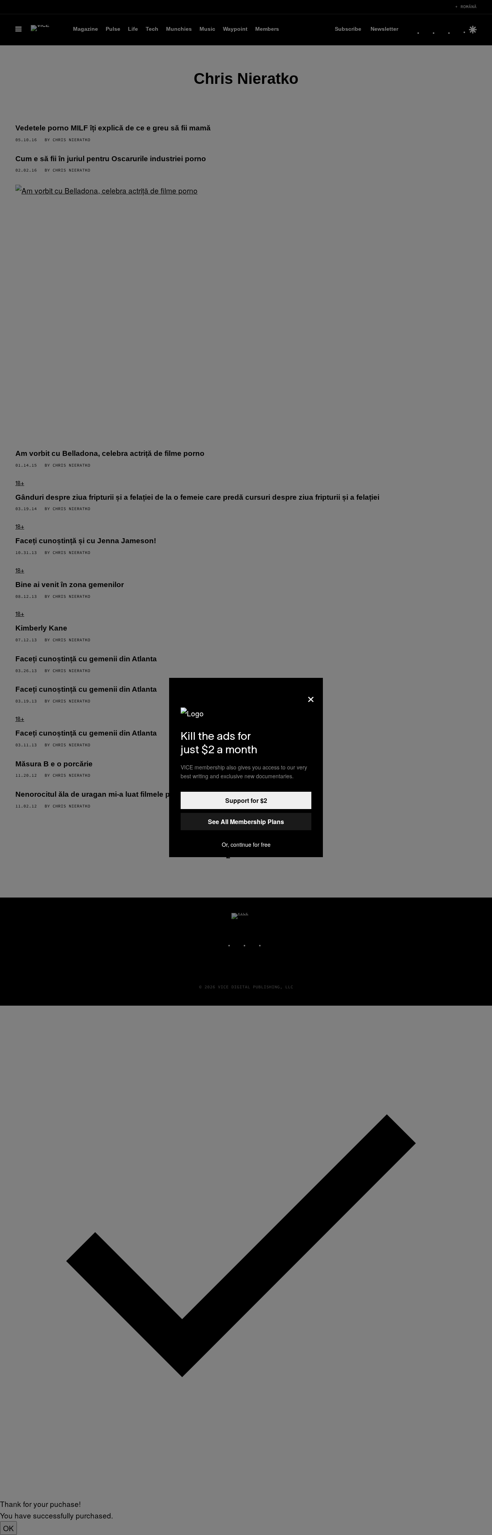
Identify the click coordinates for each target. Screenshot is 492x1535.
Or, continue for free (246, 844)
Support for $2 (246, 800)
